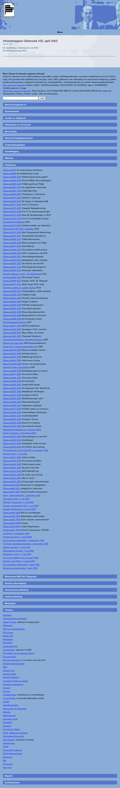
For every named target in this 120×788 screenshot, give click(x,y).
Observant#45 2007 (12, 333)
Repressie (7, 757)
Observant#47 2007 (12, 326)
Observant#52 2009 (12, 305)
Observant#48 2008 (12, 319)
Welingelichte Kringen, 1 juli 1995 (18, 551)
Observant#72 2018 (12, 225)
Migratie (6, 712)
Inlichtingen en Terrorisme (18, 125)
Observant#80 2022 (12, 194)
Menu (60, 32)
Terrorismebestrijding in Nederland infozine (23, 339)
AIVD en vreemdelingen (14, 629)
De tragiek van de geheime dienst (18, 653)
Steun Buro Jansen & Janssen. (17, 91)
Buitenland (8, 639)
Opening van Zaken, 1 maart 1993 (19, 561)
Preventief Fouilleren (12, 750)
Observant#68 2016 (12, 243)
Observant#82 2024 (12, 187)
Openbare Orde (10, 719)
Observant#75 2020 (12, 211)
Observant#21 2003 (12, 436)
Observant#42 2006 (12, 353)
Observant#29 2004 (12, 402)
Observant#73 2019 (12, 218)
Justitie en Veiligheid (15, 118)
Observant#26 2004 (12, 412)
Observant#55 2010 (12, 295)
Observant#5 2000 (11, 516)
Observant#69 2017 (12, 239)
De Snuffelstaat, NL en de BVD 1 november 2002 (25, 450)
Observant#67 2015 (12, 246)
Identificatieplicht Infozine (14, 322)
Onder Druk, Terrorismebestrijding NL (20, 346)
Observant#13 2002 (12, 471)
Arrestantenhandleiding (13, 222)
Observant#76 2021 (12, 208)
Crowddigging (12, 151)
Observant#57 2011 (12, 284)
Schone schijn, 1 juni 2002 (15, 454)
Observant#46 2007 (12, 329)
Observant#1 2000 (11, 530)
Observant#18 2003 (12, 447)
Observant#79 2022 (12, 198)
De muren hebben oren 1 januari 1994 (20, 558)
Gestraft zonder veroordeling (16, 367)
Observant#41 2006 (12, 357)
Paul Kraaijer (9, 740)
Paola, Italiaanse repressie (15, 733)
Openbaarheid (12, 111)
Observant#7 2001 (11, 492)
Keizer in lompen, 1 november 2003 (19, 433)
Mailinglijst (10, 603)
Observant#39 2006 (12, 364)
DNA (5, 667)
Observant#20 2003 (12, 440)
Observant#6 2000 (11, 512)
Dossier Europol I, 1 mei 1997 (16, 547)
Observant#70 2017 (12, 236)
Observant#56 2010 (12, 291)
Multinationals (9, 715)
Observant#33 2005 (12, 388)
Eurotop (6, 691)
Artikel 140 (8, 636)
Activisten (7, 615)
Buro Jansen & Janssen (14, 85)
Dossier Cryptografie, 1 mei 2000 (18, 502)
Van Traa (7, 767)
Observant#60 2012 (12, 270)
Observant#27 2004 (12, 409)
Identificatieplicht (10, 705)
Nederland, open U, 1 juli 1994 (17, 554)
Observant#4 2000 (11, 519)
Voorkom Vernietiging (15, 583)
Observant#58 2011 (12, 281)
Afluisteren (8, 625)
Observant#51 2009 (12, 308)
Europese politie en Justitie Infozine (19, 287)
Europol (6, 688)
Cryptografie (8, 650)
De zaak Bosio (9, 657)
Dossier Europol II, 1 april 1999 (17, 537)
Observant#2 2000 (11, 526)
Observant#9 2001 (11, 485)
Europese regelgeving (13, 684)
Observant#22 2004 (12, 426)
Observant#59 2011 (12, 277)
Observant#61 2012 (12, 267)
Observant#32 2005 (12, 391)
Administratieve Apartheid (14, 618)
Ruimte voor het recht (13, 343)
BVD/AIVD (7, 643)
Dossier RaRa (9, 674)
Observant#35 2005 (12, 381)
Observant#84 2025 (12, 180)
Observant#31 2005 (12, 395)
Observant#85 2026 (12, 177)
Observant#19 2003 (12, 443)
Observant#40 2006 (12, 360)
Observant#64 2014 (12, 256)
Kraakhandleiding (13, 596)
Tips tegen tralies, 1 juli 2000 (16, 499)
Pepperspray (9, 743)
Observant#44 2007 (12, 336)
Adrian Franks (9, 622)
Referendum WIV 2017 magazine (18, 229)
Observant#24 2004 (12, 419)
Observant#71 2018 (12, 232)
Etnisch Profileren (11, 677)
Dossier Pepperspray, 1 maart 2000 (19, 509)
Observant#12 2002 (12, 475)
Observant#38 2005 (12, 371)
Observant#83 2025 (12, 184)
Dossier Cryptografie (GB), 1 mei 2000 (20, 506)
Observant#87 (9, 170)
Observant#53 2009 (12, 301)
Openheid (7, 722)
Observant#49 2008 (12, 315)
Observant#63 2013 (12, 260)
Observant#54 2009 (12, 298)
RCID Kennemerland (12, 753)
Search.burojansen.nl (15, 104)
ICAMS (6, 702)
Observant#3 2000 (11, 523)
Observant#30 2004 (12, 398)
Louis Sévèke (9, 698)
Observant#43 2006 (12, 350)
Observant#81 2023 (12, 191)
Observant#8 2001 (11, 488)
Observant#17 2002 (12, 457)
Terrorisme (8, 764)
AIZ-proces (8, 632)
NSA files (9, 158)
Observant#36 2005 (12, 378)
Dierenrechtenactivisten (14, 663)
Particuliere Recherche (13, 736)
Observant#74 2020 (12, 215)
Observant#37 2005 (12, 374)
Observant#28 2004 (12, 405)
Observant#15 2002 (12, 464)
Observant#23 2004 (12, 423)
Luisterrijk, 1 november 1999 (16, 533)
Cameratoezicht (10, 646)
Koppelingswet (9, 695)
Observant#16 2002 (12, 461)
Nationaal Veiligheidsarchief (19, 138)
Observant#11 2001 (12, 478)
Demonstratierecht (11, 660)
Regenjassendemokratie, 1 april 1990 (20, 568)
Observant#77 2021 (12, 204)
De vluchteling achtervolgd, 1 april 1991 (21, 564)
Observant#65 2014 (12, 253)
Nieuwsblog (11, 131)
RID (4, 760)
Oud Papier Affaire (11, 729)
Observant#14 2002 (12, 467)
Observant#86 (9, 173)
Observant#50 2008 (12, 312)
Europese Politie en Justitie (15, 681)
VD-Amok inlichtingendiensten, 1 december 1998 (25, 544)
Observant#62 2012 (12, 263)
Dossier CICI (9, 670)
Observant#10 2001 (12, 481)
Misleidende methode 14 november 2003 (22, 429)
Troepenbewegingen (15, 145)
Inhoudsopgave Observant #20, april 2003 (30, 41)
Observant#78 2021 (12, 201)
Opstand (7, 726)
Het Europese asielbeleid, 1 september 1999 (23, 540)
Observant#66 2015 (12, 249)
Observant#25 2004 (12, 416)
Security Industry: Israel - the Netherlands (22, 274)
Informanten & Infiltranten (14, 708)
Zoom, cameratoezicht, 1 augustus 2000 (21, 495)
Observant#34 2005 (12, 384)
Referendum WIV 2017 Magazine (21, 576)
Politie (5, 746)
